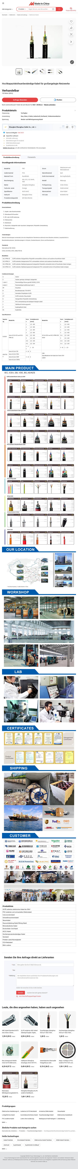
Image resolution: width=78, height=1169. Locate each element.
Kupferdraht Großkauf (32, 1145)
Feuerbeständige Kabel (46, 1115)
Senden (20, 993)
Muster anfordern (49, 105)
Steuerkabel (61, 1111)
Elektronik (12, 15)
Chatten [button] (59, 100)
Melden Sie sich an (9, 148)
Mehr (4, 1149)
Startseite (4, 15)
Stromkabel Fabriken (23, 1140)
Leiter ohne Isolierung (27, 1119)
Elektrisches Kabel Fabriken (43, 1140)
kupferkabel (17, 1145)
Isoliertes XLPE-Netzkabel (29, 1111)
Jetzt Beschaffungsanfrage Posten (28, 996)
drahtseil (6, 1145)
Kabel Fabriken (8, 1140)
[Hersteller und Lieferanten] (39, 4)
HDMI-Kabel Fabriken (62, 1140)
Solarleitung (61, 1119)
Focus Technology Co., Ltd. (37, 1156)
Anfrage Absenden (20, 100)
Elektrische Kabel (34, 15)
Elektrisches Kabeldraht (64, 1115)
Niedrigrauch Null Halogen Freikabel (48, 1119)
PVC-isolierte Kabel (8, 1119)
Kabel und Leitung (22, 15)
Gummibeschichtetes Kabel (29, 1115)
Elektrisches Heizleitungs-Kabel (11, 1111)
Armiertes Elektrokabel (46, 1111)
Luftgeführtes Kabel (8, 1115)
